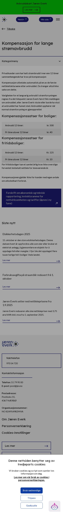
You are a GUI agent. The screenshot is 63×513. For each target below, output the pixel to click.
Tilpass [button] (32, 498)
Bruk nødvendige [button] (31, 490)
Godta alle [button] (31, 505)
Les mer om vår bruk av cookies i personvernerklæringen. (31, 478)
